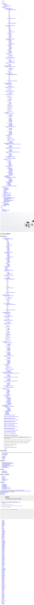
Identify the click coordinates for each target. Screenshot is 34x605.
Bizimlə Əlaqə (4, 205)
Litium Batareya (6, 188)
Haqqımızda (4, 3)
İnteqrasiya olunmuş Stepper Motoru (11, 177)
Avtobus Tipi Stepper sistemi (8, 83)
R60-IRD (10, 48)
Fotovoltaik (5, 187)
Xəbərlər (3, 202)
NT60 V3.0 (10, 92)
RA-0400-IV (11, 174)
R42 (8, 240)
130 (9, 17)
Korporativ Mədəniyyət (7, 5)
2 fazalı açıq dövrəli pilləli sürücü (10, 25)
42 (9, 13)
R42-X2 (10, 54)
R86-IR (10, 49)
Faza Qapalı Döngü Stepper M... (10, 431)
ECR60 (10, 99)
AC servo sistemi (6, 112)
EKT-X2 (7, 335)
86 (9, 20)
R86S (8, 251)
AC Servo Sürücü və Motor (6, 210)
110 (9, 16)
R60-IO (8, 254)
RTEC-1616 (11, 171)
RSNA (8, 139)
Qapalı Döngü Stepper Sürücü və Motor (9, 197)
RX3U (10, 161)
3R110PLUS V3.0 (10, 273)
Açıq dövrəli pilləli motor (7, 278)
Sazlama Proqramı (4, 485)
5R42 (10, 64)
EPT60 (10, 90)
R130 (10, 32)
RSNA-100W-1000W (10, 369)
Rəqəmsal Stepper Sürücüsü (4, 491)
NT (7, 91)
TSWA (8, 157)
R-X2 (6, 267)
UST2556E (9, 184)
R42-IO (10, 40)
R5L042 (10, 118)
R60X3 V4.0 (7, 269)
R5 (7, 117)
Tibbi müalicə (6, 192)
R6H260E (10, 134)
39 (9, 12)
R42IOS (10, 50)
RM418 (10, 163)
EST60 (10, 95)
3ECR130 (10, 108)
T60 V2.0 (10, 68)
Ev (2, 2)
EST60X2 (10, 97)
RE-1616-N (9, 399)
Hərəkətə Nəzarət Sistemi (5, 467)
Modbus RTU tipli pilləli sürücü (8, 320)
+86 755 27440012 (4, 454)
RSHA (7, 365)
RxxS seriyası (9, 33)
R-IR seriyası (9, 45)
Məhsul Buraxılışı (4, 471)
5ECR (8, 109)
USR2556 (8, 182)
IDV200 (10, 153)
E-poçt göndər (2, 493)
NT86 (10, 93)
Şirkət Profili (5, 4)
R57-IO (10, 41)
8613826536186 (2, 494)
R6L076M (10, 124)
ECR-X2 (8, 104)
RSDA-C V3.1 (11, 138)
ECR (8, 98)
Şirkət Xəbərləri (6, 203)
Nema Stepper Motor (11, 491)
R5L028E (10, 128)
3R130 (10, 61)
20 (9, 10)
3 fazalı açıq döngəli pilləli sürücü (8, 270)
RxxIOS (7, 263)
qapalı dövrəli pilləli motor (7, 65)
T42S (10, 71)
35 (9, 76)
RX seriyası (9, 160)
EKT (8, 101)
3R (7, 58)
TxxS (8, 70)
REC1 (10, 167)
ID (7, 152)
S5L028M (10, 114)
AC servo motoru (8, 135)
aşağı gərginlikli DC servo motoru (10, 156)
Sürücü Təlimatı (4, 484)
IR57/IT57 (10, 179)
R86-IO (10, 42)
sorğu (4, 448)
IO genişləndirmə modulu (7, 395)
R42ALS (10, 36)
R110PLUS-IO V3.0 (12, 43)
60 (9, 15)
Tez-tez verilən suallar (7, 194)
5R (7, 63)
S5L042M (10, 115)
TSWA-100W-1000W (12, 158)
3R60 (10, 59)
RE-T (8, 110)
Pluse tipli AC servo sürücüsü (10, 113)
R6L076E (8, 362)
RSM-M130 (11, 142)
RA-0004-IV (11, 173)
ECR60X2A (11, 105)
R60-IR (10, 47)
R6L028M (10, 123)
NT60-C (10, 85)
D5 (7, 144)
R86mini (10, 30)
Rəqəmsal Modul (9, 168)
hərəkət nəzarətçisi (8, 175)
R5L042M (8, 349)
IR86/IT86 (10, 181)
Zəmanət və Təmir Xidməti (7, 195)
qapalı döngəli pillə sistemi (6, 294)
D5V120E (10, 149)
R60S (10, 37)
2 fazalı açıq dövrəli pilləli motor (11, 9)
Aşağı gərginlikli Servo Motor (6, 488)
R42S (10, 35)
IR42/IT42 (10, 178)
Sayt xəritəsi (18, 490)
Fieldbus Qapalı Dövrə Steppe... (9, 418)
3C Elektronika (6, 189)
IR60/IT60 (10, 180)
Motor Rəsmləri (4, 486)
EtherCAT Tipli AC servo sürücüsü (10, 126)
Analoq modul (9, 172)
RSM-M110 (11, 141)
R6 (7, 122)
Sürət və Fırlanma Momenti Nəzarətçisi (11, 185)
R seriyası (8, 26)
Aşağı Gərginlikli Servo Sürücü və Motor (8, 465)
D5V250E (10, 150)
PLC (6, 159)
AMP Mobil (22, 490)
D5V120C (10, 145)
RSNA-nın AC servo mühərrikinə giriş (11, 435)
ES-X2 (8, 96)
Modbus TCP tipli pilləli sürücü (8, 316)
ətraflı (6, 448)
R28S (10, 34)
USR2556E (9, 183)
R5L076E (10, 129)
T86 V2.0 (10, 69)
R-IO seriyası (9, 39)
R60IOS (10, 51)
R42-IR (8, 259)
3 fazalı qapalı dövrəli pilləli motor (12, 80)
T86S (8, 302)
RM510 (10, 164)
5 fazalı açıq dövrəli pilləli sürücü (10, 62)
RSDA (8, 137)
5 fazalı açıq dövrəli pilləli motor (10, 292)
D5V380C (10, 147)
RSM (8, 140)
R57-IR (10, 46)
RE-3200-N (11, 170)
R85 (9, 29)
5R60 (8, 277)
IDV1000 (10, 155)
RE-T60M (10, 111)
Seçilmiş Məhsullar (6, 176)
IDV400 (10, 154)
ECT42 (8, 331)
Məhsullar (3, 7)
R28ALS (8, 248)
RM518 (10, 165)
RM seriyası (7, 389)
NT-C (8, 84)
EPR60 (10, 88)
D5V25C (10, 146)
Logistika (5, 191)
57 (9, 14)
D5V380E (8, 380)
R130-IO (10, 44)
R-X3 (8, 56)
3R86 (10, 60)
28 (9, 11)
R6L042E (10, 132)
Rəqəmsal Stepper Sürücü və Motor (7, 462)
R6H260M (10, 125)
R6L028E (10, 131)
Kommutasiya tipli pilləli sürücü (8, 252)
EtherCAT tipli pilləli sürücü (10, 94)
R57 (9, 27)
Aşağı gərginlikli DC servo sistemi (9, 143)
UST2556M (7, 414)
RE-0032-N (11, 169)
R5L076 (10, 119)
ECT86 (10, 103)
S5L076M (10, 116)
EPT (8, 89)
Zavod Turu (5, 6)
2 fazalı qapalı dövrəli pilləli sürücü (10, 66)
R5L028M (10, 120)
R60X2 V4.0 (11, 55)
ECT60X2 (10, 106)
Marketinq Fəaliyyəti (7, 204)
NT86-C (10, 86)
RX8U (10, 162)
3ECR (8, 107)
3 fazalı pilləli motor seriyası (11, 18)
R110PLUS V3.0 (11, 31)
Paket (4, 190)
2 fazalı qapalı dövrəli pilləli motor (12, 74)
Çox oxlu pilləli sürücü (9, 53)
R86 (8, 244)
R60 (9, 28)
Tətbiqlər (3, 186)
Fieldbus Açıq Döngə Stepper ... (9, 424)
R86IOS (10, 52)
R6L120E (10, 133)
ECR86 (10, 100)
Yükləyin (3, 196)
